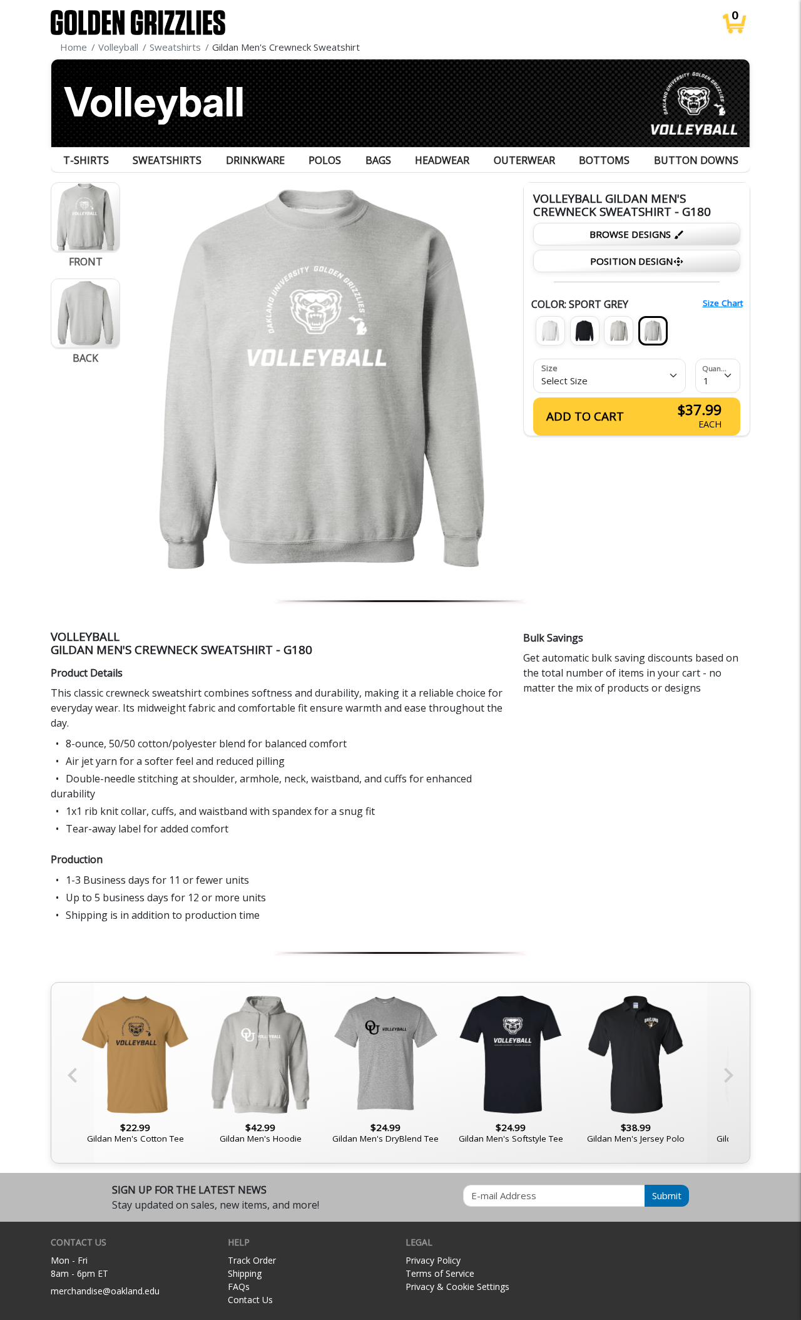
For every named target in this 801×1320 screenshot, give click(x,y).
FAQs (239, 1286)
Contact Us (250, 1300)
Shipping (245, 1273)
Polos (325, 160)
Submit (666, 1195)
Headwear (442, 160)
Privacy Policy (433, 1260)
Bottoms (604, 160)
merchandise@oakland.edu (105, 1291)
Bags (378, 160)
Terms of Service (440, 1273)
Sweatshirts (167, 160)
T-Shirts (86, 160)
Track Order (252, 1260)
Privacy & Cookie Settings (457, 1286)
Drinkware (255, 160)
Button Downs (696, 160)
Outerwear (524, 160)
